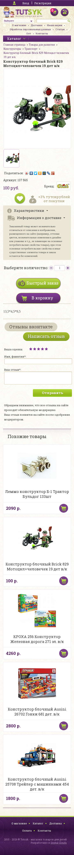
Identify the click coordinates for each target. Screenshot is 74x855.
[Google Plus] (53, 173)
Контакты (42, 33)
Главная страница (14, 44)
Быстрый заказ (42, 283)
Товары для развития (42, 44)
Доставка (36, 25)
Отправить (52, 392)
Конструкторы (12, 48)
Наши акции (54, 25)
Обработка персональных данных (30, 29)
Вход (25, 3)
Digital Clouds (59, 842)
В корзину (42, 297)
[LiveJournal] (48, 173)
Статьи (60, 29)
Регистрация (42, 3)
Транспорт (30, 48)
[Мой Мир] (44, 173)
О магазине (19, 25)
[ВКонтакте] (31, 173)
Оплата (27, 830)
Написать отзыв (46, 336)
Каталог (38, 823)
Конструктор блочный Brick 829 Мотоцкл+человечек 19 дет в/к (36, 55)
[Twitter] (36, 173)
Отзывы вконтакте (31, 327)
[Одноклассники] (40, 173)
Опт (28, 33)
